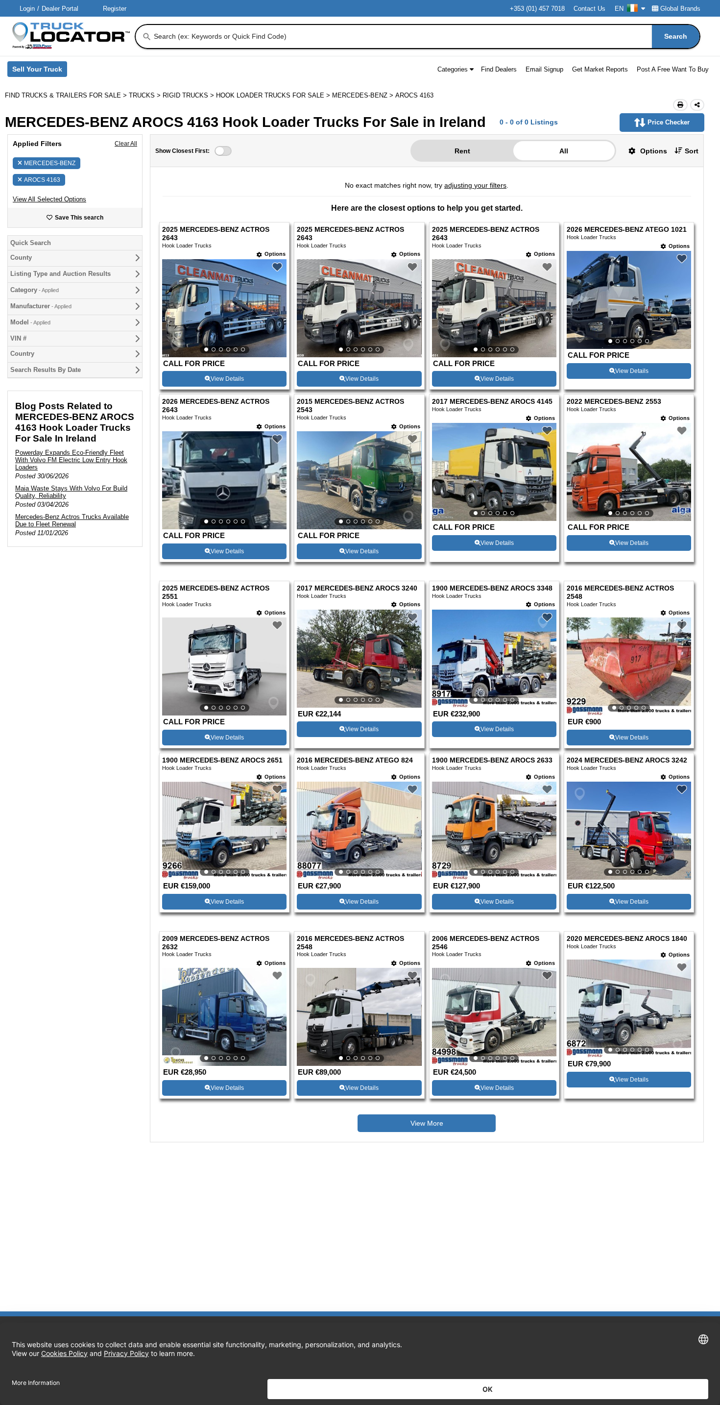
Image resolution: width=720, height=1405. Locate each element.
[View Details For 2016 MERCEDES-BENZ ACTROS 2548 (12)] (629, 666)
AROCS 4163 (42, 179)
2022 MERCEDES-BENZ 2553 (614, 401)
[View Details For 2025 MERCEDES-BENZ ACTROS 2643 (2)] (359, 308)
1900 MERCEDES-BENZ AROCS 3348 (492, 588)
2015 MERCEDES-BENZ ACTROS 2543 (350, 406)
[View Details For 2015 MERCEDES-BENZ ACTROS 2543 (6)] (359, 480)
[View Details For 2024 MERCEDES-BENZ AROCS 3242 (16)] (629, 831)
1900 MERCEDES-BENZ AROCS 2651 (222, 760)
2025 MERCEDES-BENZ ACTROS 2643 (215, 234)
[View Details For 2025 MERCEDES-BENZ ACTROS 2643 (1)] (224, 308)
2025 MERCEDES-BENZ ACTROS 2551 (215, 592)
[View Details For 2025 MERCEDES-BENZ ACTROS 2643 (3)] (494, 308)
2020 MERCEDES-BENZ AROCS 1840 (627, 938)
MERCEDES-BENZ (49, 163)
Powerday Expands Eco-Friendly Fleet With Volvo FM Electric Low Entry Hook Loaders (71, 460)
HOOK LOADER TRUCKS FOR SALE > (274, 95)
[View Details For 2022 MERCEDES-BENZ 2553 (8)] (629, 472)
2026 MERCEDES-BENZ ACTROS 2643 (215, 406)
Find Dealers (499, 69)
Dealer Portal (60, 8)
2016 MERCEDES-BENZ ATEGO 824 (355, 760)
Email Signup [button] (544, 69)
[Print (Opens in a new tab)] (680, 105)
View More (426, 1123)
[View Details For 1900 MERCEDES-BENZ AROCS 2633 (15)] (494, 831)
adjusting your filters (475, 185)
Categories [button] (452, 69)
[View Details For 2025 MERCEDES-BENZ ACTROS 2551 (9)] (224, 666)
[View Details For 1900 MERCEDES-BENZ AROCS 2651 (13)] (224, 831)
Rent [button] (462, 151)
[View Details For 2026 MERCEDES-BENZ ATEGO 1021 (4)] (629, 300)
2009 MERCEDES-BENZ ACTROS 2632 (215, 943)
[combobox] (426, 36)
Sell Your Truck (39, 71)
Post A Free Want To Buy (673, 69)
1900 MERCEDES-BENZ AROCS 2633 (492, 760)
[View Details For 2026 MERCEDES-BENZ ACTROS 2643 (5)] (224, 480)
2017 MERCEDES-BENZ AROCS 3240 (357, 588)
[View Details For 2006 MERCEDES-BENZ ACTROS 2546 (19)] (494, 1017)
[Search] (147, 36)
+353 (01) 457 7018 (537, 8)
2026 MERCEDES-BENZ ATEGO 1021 (627, 229)
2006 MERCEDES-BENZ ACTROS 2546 (485, 943)
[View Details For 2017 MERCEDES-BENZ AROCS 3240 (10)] (359, 659)
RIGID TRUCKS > (189, 95)
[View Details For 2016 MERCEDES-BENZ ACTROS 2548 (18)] (359, 1017)
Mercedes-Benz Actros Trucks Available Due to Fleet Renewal (72, 520)
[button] (49, 199)
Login (27, 8)
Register (114, 8)
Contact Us (589, 8)
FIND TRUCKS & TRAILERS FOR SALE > (67, 95)
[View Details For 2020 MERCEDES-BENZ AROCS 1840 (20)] (629, 1009)
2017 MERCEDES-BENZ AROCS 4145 (492, 401)
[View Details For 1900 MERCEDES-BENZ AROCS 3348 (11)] (494, 659)
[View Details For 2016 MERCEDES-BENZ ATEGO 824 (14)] (359, 831)
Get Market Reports (600, 69)
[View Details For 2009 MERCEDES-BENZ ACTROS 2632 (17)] (224, 1017)
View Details (227, 378)
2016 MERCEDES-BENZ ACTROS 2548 (620, 592)
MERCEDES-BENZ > (363, 95)
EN (619, 8)
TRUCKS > (146, 95)
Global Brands (680, 8)
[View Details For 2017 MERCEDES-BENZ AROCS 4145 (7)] (494, 472)
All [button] (563, 151)
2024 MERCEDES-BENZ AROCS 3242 (627, 760)
